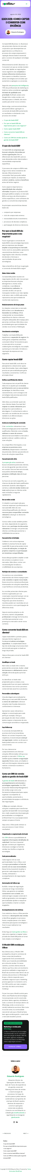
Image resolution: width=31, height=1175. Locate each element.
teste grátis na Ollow (19, 932)
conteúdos (9, 426)
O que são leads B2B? (11, 120)
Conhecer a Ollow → (15, 1046)
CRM (6, 837)
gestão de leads (8, 781)
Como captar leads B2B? (12, 129)
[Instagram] (14, 1122)
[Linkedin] (17, 1122)
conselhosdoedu (19, 1113)
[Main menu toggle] (26, 4)
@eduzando (15, 1117)
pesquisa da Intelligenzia (20, 85)
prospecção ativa (9, 462)
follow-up (21, 756)
